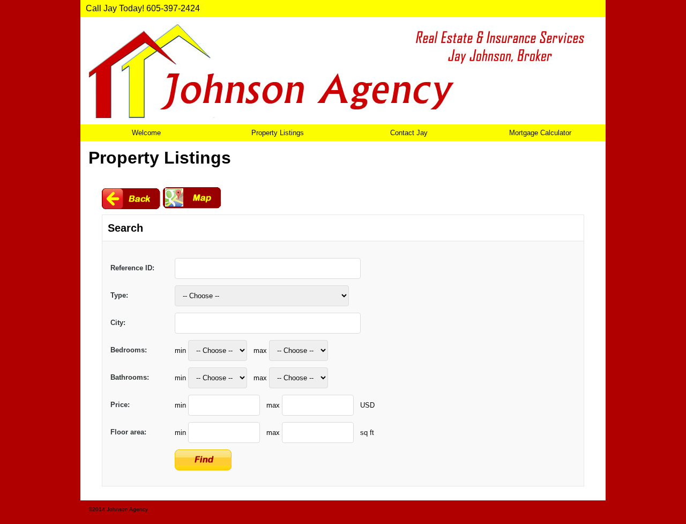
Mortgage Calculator (540, 133)
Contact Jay (409, 133)
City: (117, 323)
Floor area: (128, 432)
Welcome (146, 133)
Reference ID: (132, 268)
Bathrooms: (129, 377)
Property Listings (277, 133)
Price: (120, 405)
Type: (119, 295)
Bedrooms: (128, 350)
